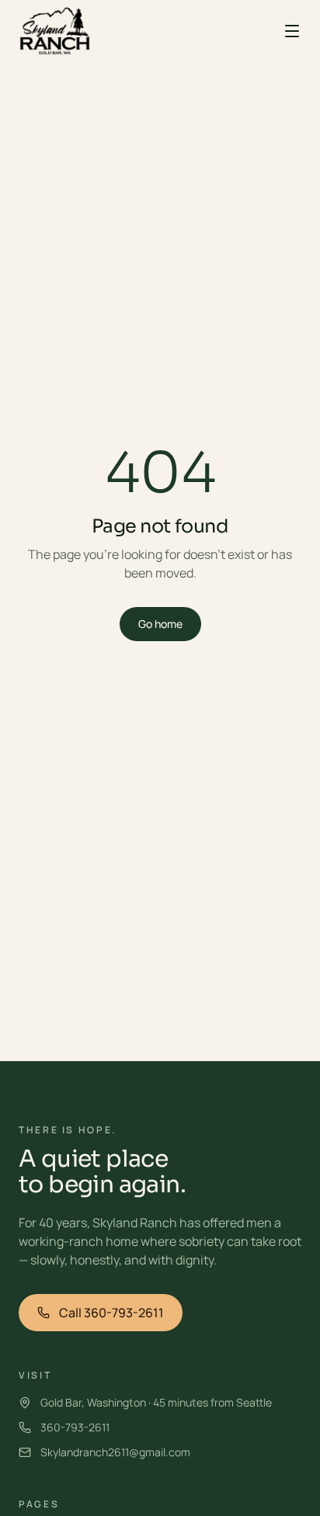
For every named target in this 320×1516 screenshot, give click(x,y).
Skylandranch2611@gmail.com (115, 1452)
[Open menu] (292, 31)
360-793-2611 (75, 1427)
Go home (160, 623)
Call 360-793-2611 (111, 1312)
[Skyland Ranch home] (55, 31)
